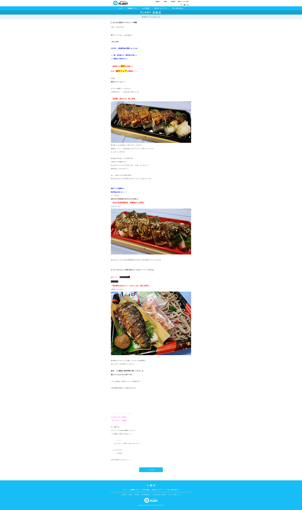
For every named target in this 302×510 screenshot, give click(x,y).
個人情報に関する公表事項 (159, 494)
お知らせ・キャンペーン (160, 8)
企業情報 (157, 1)
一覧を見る (152, 469)
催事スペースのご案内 (183, 1)
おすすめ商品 (145, 8)
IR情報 (165, 1)
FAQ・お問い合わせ (177, 8)
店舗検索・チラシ (132, 8)
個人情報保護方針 (146, 494)
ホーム (121, 8)
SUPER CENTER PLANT (120, 3)
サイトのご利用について (174, 494)
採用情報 (173, 1)
